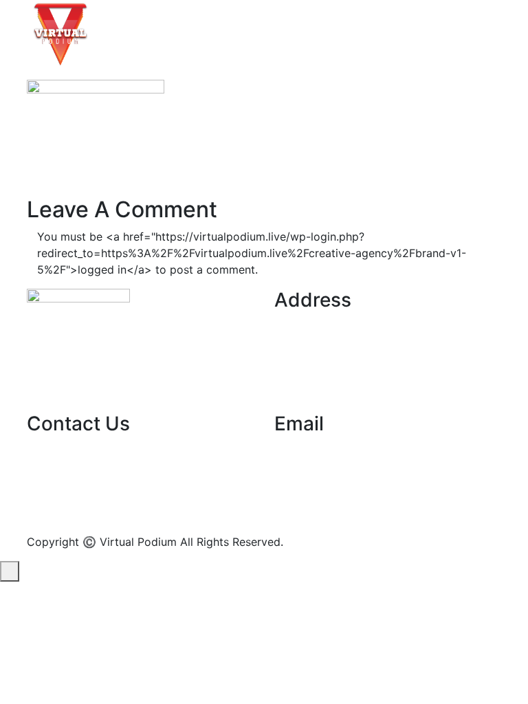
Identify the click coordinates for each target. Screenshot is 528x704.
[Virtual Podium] (60, 33)
